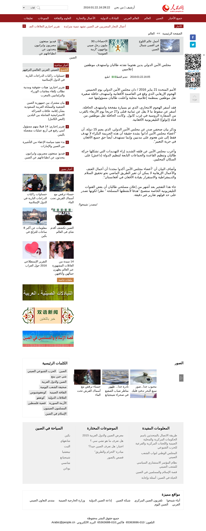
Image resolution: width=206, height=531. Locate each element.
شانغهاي (65, 440)
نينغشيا (66, 451)
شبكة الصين (123, 500)
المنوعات (43, 18)
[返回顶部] (198, 101)
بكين (67, 435)
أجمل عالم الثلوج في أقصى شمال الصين (149, 45)
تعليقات (28, 18)
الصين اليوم (161, 504)
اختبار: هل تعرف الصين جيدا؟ (106, 446)
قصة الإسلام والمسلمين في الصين (156, 472)
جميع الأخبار (175, 18)
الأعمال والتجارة (85, 18)
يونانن (66, 468)
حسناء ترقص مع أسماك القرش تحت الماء (62, 198)
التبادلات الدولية (109, 18)
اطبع (107, 77)
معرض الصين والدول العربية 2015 (102, 435)
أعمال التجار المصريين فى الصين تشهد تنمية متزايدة (99, 26)
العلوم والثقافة (62, 18)
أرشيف (130, 7)
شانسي (65, 463)
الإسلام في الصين (55, 413)
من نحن (119, 7)
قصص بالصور (115, 457)
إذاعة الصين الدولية (100, 500)
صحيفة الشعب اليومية (53, 387)
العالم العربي (131, 18)
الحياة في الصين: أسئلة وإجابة (159, 477)
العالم (147, 18)
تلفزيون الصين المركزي (148, 500)
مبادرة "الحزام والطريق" (108, 451)
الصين (159, 18)
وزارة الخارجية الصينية (72, 500)
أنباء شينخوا (173, 500)
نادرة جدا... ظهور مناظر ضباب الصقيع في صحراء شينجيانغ (117, 390)
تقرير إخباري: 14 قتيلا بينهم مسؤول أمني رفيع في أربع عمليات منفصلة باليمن (44, 130)
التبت (67, 446)
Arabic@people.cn (63, 522)
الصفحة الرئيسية (172, 33)
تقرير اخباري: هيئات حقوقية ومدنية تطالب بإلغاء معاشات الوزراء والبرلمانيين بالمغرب (44, 91)
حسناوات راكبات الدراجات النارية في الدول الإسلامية (45, 77)
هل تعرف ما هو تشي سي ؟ (106, 440)
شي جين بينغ (58, 376)
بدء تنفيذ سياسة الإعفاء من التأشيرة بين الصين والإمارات (44, 144)
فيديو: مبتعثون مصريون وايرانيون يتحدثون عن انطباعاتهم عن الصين (55, 49)
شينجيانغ (65, 457)
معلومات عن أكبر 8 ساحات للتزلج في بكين (35, 231)
